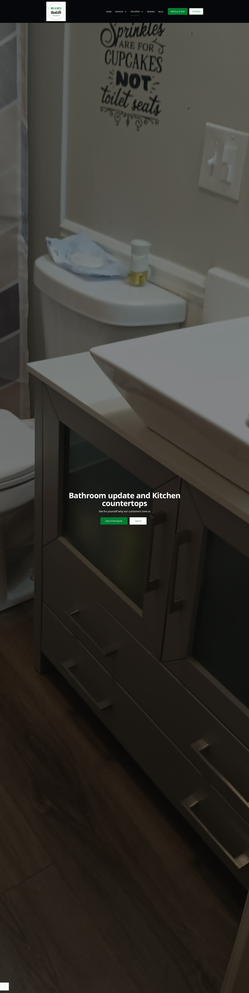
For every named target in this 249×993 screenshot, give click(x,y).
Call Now (196, 11)
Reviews (151, 11)
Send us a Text (178, 11)
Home (109, 11)
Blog (160, 11)
